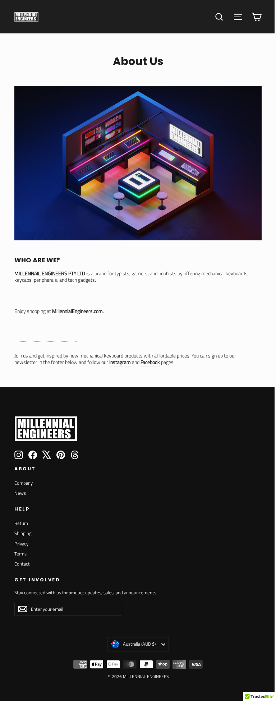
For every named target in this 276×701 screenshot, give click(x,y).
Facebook (150, 362)
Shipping (23, 533)
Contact (22, 563)
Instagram (120, 362)
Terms (20, 553)
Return (21, 523)
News (20, 493)
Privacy (21, 543)
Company (23, 482)
